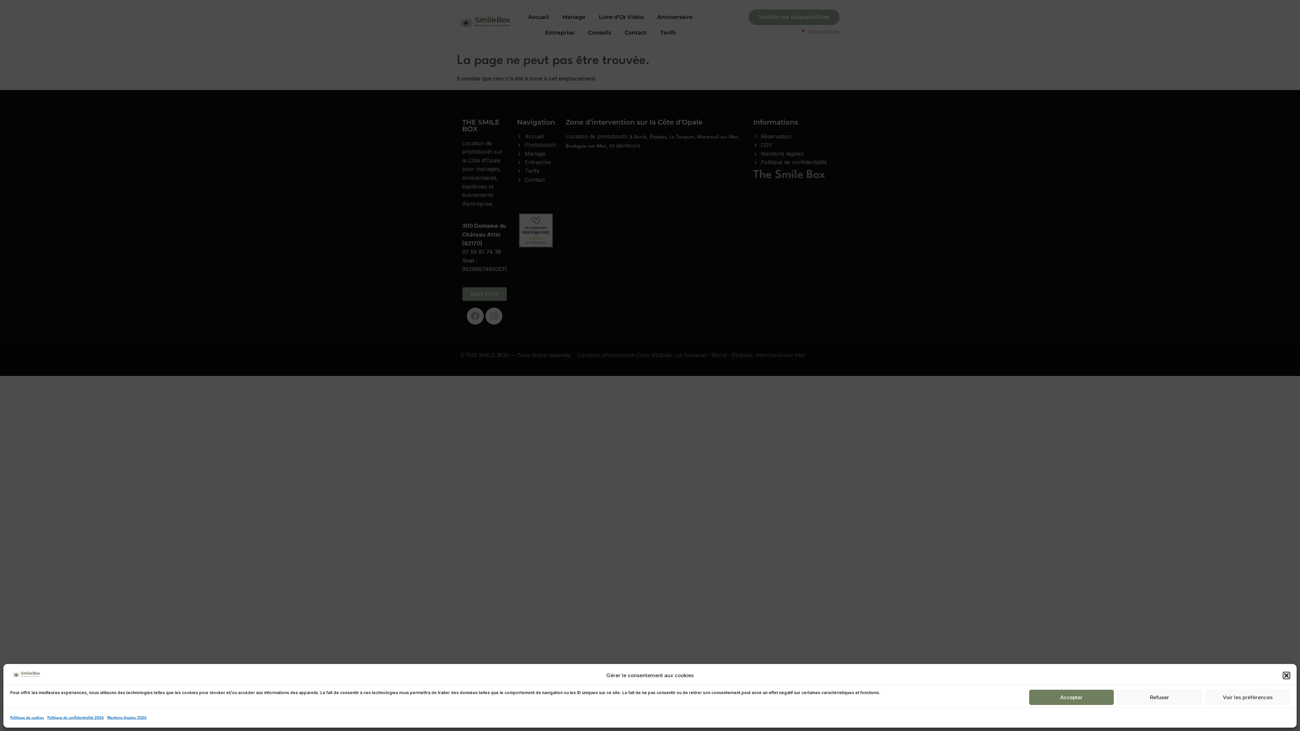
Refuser (1159, 697)
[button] (1286, 675)
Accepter (1071, 697)
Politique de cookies (27, 718)
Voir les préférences (1248, 697)
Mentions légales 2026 (127, 718)
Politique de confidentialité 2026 (75, 718)
